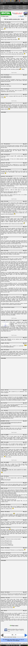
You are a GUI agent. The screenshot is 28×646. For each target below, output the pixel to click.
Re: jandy (8, 597)
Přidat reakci (5, 16)
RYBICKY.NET (3, 2)
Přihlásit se (25, 2)
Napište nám (17, 645)
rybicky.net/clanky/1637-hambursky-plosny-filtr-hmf (11, 422)
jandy (2, 462)
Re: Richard (6, 74)
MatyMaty (3, 217)
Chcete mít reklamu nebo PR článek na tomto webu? (11, 643)
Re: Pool (6, 389)
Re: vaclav (8, 162)
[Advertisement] (14, 127)
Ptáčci (12, 1)
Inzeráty (24, 6)
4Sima (2, 74)
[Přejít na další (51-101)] (22, 16)
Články (17, 6)
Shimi (2, 226)
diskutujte (17, 640)
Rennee (2, 482)
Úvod (4, 6)
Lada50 (2, 42)
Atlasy (10, 6)
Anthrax (3, 504)
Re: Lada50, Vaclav (9, 32)
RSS (11, 645)
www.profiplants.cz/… (5, 327)
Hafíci (3, 1)
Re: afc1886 (6, 462)
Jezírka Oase (25, 643)
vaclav (3, 22)
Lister (2, 237)
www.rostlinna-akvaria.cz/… (6, 76)
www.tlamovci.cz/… (19, 601)
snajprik (2, 343)
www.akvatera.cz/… (15, 405)
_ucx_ (2, 143)
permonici (3, 162)
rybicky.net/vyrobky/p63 (5, 479)
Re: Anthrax (7, 511)
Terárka (25, 1)
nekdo (2, 154)
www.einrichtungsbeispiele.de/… (7, 346)
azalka (2, 434)
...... (14, 634)
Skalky (21, 1)
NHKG (2, 442)
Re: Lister (6, 201)
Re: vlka (5, 488)
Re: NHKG (6, 434)
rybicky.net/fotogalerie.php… (7, 542)
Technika (6, 9)
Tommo (2, 389)
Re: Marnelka (7, 22)
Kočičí (8, 1)
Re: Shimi (6, 237)
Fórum (17, 8)
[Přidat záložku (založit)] (0, 645)
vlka (2, 403)
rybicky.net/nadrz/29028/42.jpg (7, 544)
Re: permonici (8, 103)
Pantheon (3, 103)
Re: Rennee (6, 476)
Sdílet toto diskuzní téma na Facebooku (16, 629)
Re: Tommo (6, 349)
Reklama (14, 645)
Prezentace (10, 8)
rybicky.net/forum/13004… (6, 423)
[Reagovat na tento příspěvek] (23, 22)
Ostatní (24, 8)
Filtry (10, 9)
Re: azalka (6, 442)
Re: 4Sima (7, 84)
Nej (3, 8)
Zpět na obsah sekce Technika (10, 637)
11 (15, 634)
